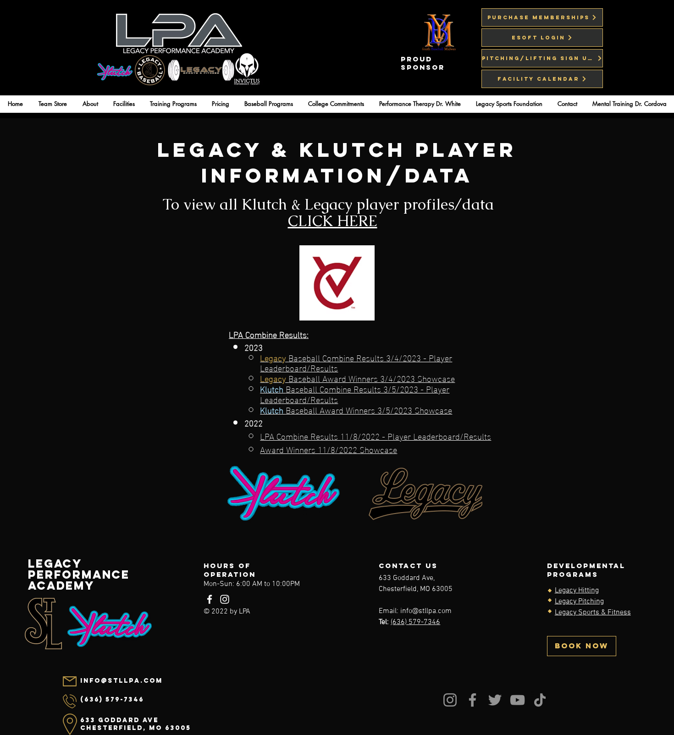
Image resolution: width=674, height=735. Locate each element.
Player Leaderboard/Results (439, 435)
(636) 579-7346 (415, 622)
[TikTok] (540, 700)
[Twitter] (495, 700)
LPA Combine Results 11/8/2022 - (323, 435)
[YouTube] (517, 700)
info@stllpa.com (426, 611)
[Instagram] (225, 599)
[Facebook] (209, 599)
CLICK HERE (332, 221)
